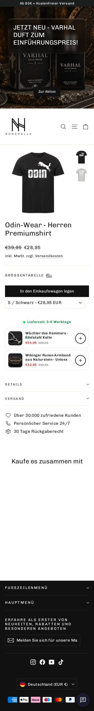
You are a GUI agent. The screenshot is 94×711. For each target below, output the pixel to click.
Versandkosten (49, 256)
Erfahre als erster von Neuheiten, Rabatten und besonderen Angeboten (38, 624)
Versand (15, 398)
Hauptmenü (19, 602)
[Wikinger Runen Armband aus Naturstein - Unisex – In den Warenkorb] (80, 360)
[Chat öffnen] (83, 700)
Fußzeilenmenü (26, 587)
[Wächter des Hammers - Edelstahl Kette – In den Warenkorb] (80, 338)
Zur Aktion (47, 91)
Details (14, 384)
